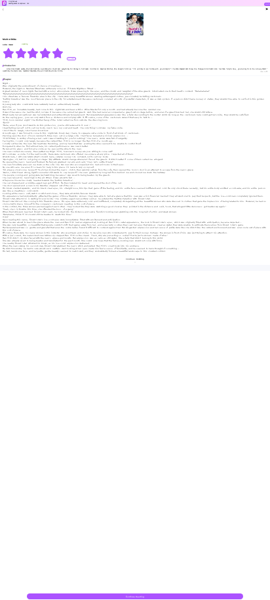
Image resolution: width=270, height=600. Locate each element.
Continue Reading (135, 596)
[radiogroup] (33, 53)
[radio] (9, 53)
